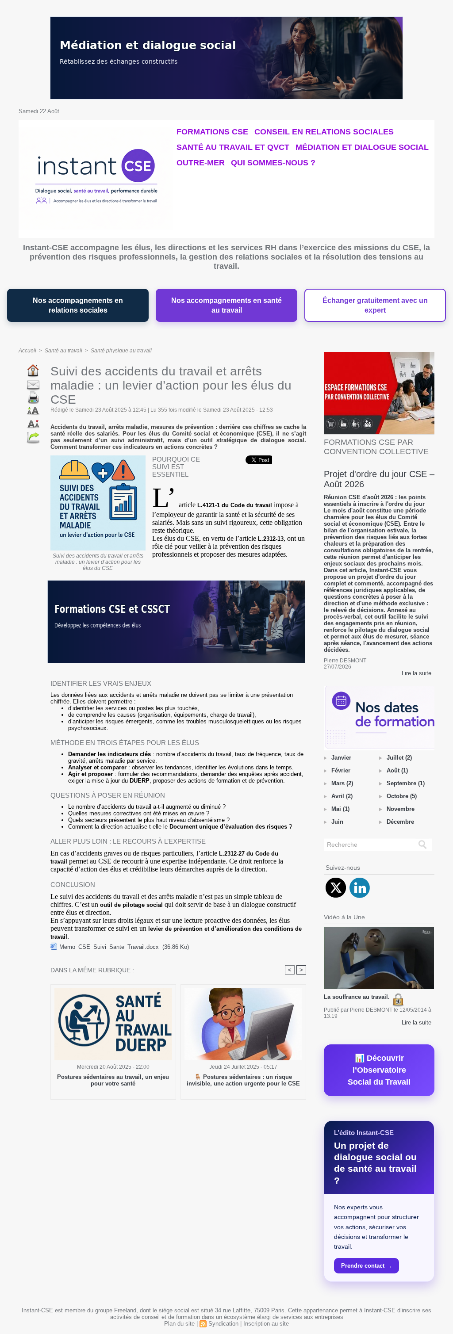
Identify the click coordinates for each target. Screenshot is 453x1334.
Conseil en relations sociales (324, 131)
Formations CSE (212, 131)
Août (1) (397, 770)
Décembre (400, 821)
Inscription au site (266, 1323)
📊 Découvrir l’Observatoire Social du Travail (379, 1070)
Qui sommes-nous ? (273, 162)
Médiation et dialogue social (362, 147)
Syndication (223, 1323)
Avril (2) (342, 796)
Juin (337, 821)
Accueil (27, 351)
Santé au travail (63, 351)
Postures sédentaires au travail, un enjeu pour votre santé (113, 1080)
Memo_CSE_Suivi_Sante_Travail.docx (109, 947)
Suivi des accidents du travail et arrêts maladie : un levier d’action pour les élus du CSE (98, 562)
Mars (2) (342, 783)
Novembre (401, 809)
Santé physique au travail (121, 351)
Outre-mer (201, 162)
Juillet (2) (399, 757)
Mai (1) (340, 809)
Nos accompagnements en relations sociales (78, 305)
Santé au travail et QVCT (233, 147)
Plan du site (179, 1323)
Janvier (341, 757)
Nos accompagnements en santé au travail (226, 305)
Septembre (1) (406, 783)
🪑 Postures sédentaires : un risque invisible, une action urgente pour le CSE (243, 1080)
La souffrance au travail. (358, 997)
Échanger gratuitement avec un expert (375, 305)
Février (340, 770)
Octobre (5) (402, 796)
